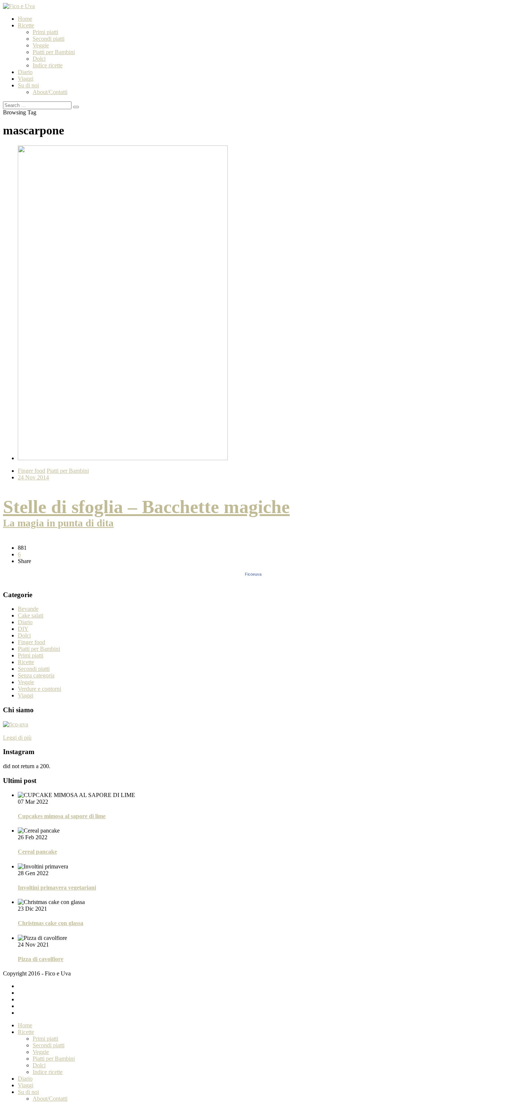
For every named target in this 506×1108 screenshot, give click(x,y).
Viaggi (25, 79)
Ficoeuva (253, 574)
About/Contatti (50, 92)
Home (25, 19)
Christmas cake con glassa (50, 923)
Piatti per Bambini (54, 52)
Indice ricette (48, 65)
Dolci (39, 59)
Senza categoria (36, 675)
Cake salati (30, 615)
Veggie (41, 45)
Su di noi (28, 85)
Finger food (31, 471)
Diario (25, 72)
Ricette (26, 25)
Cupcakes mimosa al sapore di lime (62, 816)
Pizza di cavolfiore (40, 959)
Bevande (28, 609)
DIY (23, 629)
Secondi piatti (48, 39)
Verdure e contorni (39, 689)
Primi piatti (45, 32)
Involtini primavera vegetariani (57, 887)
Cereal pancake (37, 851)
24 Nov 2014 (33, 477)
